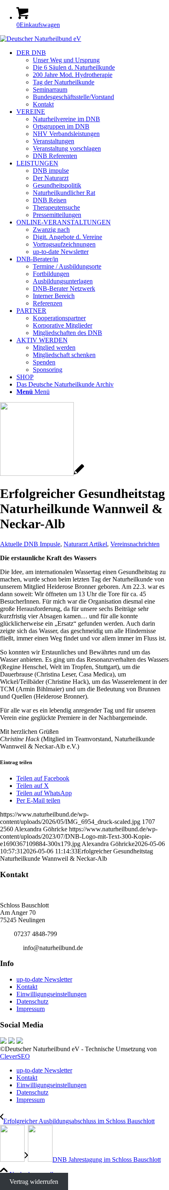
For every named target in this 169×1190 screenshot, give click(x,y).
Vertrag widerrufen (33, 1181)
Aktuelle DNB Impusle (30, 544)
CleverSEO (15, 1056)
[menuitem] (92, 78)
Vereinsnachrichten (135, 544)
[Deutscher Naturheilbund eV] (40, 38)
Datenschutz (32, 1001)
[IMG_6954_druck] (42, 473)
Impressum (30, 1008)
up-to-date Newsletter (44, 979)
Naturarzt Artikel (85, 544)
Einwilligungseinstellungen (51, 994)
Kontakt (26, 986)
